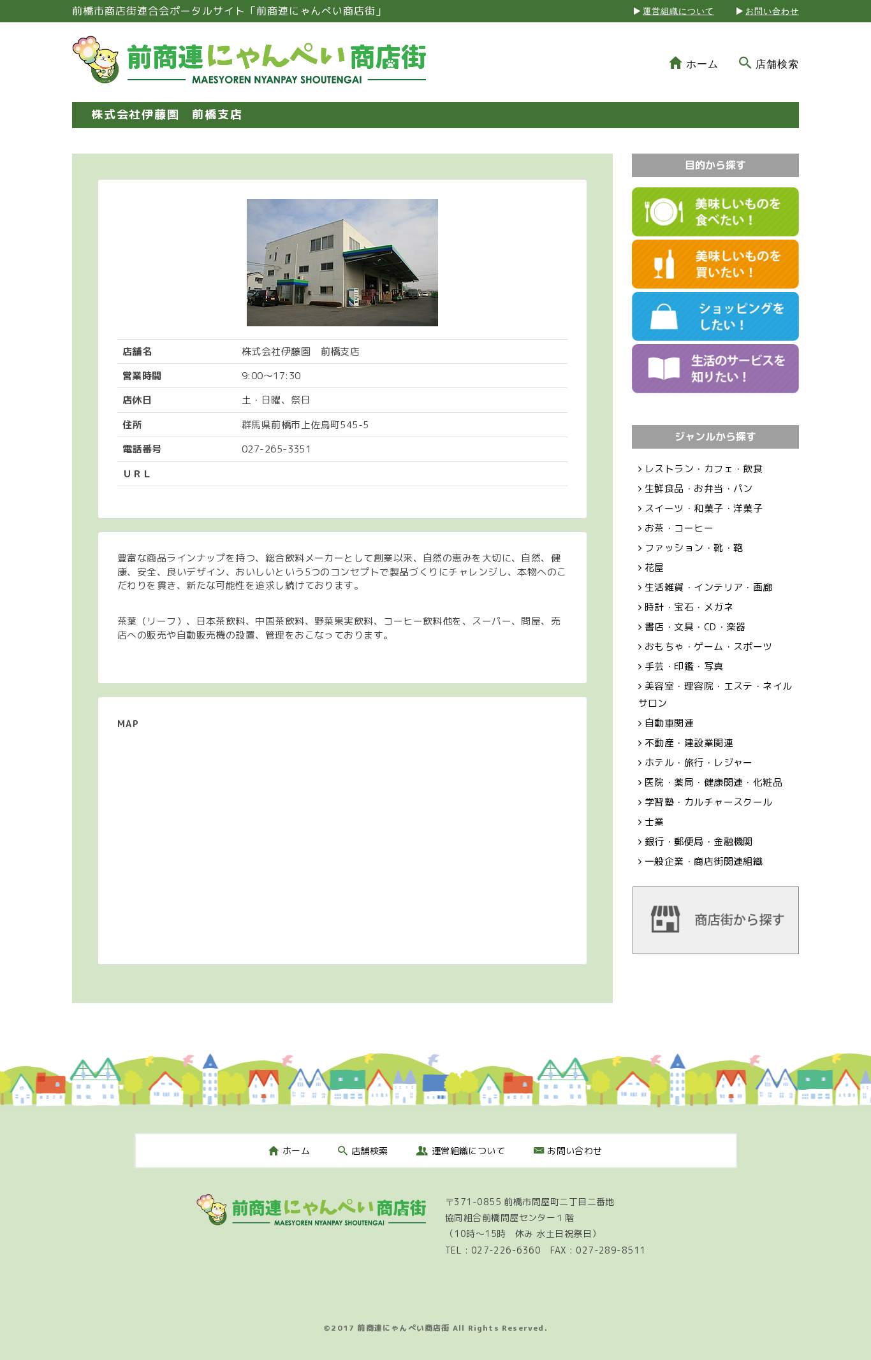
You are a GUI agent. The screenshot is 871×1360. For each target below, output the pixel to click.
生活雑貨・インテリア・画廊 (709, 587)
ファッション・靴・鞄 (694, 547)
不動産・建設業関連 (689, 742)
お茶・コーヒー (679, 528)
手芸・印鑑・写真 (684, 666)
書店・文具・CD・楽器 (695, 626)
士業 (654, 821)
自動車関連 (669, 723)
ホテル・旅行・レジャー (699, 762)
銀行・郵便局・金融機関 (699, 841)
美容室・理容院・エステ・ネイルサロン (715, 694)
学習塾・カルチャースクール (709, 802)
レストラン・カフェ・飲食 (704, 468)
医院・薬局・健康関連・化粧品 (713, 782)
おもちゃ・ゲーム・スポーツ (709, 646)
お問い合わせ (772, 11)
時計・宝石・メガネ (689, 607)
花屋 (654, 567)
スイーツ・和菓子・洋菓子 (704, 508)
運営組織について (678, 11)
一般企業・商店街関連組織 (704, 861)
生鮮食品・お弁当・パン (699, 488)
